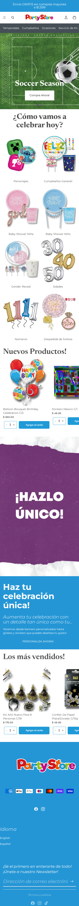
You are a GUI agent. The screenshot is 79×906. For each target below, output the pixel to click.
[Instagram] (43, 809)
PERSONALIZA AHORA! (38, 641)
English (5, 838)
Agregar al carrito (34, 425)
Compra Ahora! (40, 95)
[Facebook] (36, 809)
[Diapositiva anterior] (6, 71)
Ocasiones (49, 28)
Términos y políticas (39, 894)
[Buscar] (12, 17)
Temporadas (11, 28)
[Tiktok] (46, 903)
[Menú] (4, 17)
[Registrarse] (72, 881)
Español (5, 844)
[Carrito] (74, 17)
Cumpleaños (30, 28)
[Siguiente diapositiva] (72, 71)
